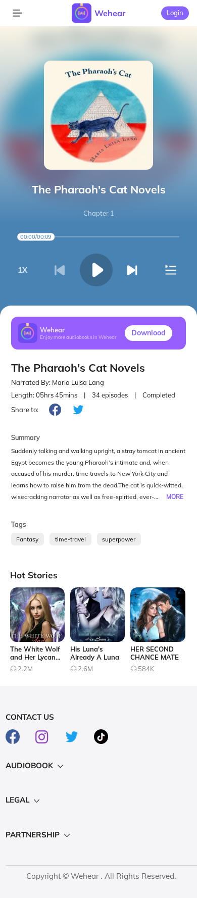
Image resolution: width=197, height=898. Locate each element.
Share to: (24, 410)
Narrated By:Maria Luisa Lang (57, 382)
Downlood (148, 332)
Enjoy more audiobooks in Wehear (78, 337)
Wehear (109, 13)
